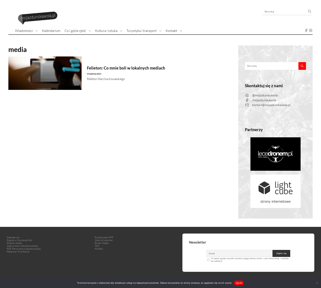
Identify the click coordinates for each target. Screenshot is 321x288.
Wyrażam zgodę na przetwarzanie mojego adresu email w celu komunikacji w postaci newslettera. (250, 259)
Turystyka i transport (142, 31)
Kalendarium (51, 31)
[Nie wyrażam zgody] (316, 283)
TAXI (97, 245)
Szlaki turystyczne (104, 240)
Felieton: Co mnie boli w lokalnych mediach (126, 67)
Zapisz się (281, 253)
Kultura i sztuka (106, 31)
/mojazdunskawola (264, 100)
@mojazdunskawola (265, 95)
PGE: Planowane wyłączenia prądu (24, 248)
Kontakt (171, 31)
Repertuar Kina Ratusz (18, 251)
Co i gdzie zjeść (75, 31)
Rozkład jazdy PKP (104, 237)
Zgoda (239, 282)
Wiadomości (24, 31)
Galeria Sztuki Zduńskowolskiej (22, 245)
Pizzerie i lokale (14, 243)
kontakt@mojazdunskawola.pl (271, 105)
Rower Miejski (102, 243)
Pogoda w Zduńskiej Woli (19, 240)
